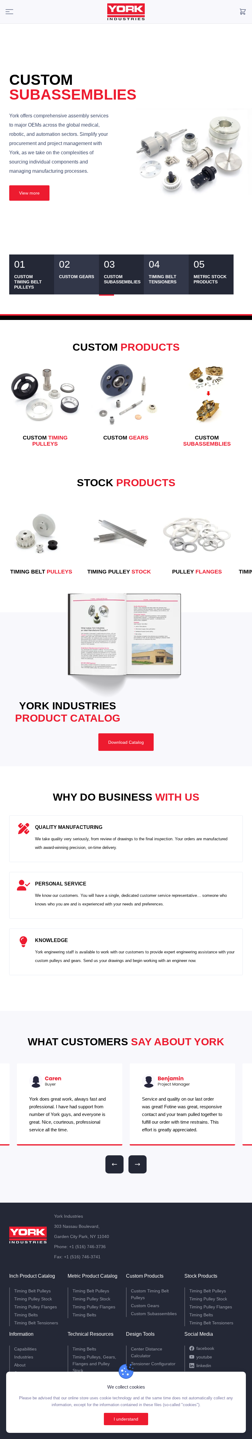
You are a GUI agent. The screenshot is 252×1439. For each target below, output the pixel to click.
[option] (126, 153)
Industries (23, 1356)
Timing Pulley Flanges (35, 1306)
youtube (204, 1356)
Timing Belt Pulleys (32, 1290)
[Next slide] (137, 1164)
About (20, 1364)
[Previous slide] (114, 1164)
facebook (205, 1348)
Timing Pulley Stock (33, 1298)
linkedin (203, 1365)
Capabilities (25, 1348)
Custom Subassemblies (154, 1313)
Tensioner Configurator (153, 1363)
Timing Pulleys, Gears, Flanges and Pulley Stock (94, 1363)
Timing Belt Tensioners (36, 1322)
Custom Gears (145, 1305)
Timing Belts (26, 1314)
